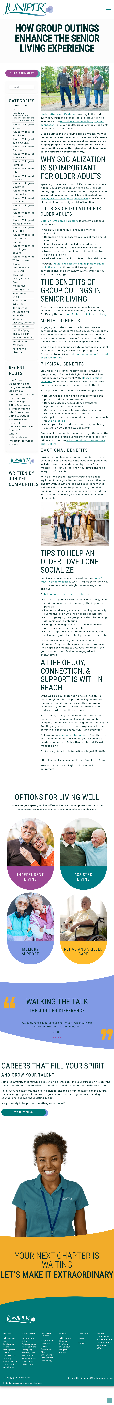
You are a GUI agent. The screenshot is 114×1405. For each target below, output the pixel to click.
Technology (46, 1360)
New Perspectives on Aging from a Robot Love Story (73, 760)
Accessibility (9, 1355)
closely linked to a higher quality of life (64, 198)
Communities (83, 1333)
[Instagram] (7, 1377)
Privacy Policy (10, 1361)
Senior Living (20, 308)
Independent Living (30, 877)
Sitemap (7, 1358)
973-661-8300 (23, 1377)
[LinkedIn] (14, 1377)
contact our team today (74, 735)
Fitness (44, 1352)
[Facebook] (4, 1377)
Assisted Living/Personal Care (21, 278)
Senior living (48, 751)
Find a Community (22, 73)
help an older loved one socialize (64, 594)
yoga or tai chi (56, 420)
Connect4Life (20, 326)
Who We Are (9, 1338)
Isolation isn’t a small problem (59, 220)
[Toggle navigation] (108, 9)
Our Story (8, 1341)
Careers (81, 1338)
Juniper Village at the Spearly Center (23, 238)
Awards (7, 1352)
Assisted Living (83, 877)
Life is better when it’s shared (59, 114)
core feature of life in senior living (86, 314)
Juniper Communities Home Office (20, 267)
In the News (65, 1347)
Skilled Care (83, 951)
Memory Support (30, 951)
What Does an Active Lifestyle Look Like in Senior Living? (21, 398)
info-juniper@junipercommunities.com (23, 1383)
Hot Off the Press (22, 337)
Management (9, 1349)
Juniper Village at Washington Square (23, 249)
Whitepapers (65, 1338)
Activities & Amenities (70, 751)
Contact (81, 1343)
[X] (11, 1377)
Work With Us (23, 1112)
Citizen (84, 1378)
